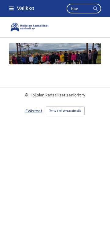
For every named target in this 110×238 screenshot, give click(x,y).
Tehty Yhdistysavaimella (65, 111)
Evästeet (33, 110)
